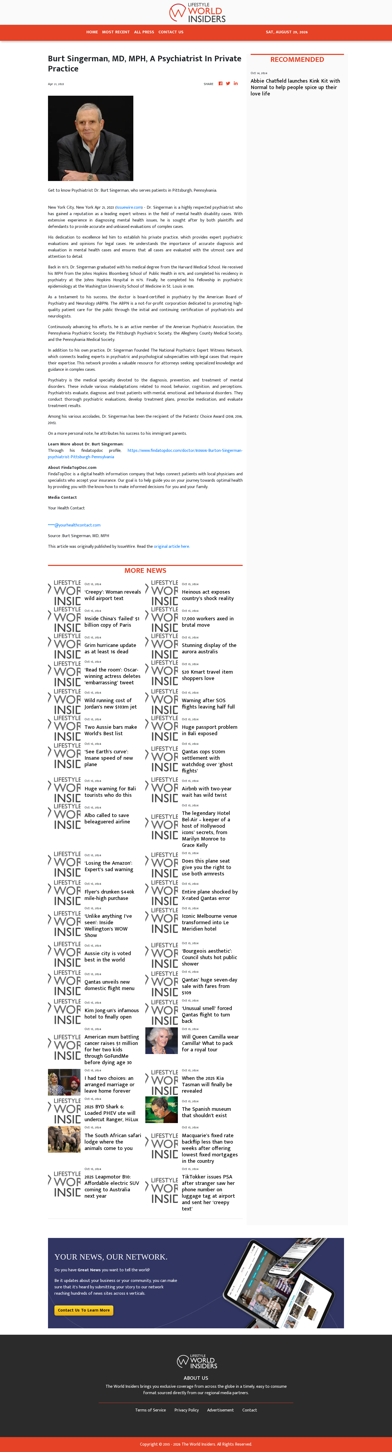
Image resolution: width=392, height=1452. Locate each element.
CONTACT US (170, 32)
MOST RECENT (116, 32)
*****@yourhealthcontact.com (74, 525)
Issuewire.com (129, 207)
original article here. (172, 546)
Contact (249, 1410)
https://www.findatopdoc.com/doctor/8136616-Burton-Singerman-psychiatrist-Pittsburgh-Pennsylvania (145, 454)
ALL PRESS (144, 32)
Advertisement (220, 1410)
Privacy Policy (186, 1410)
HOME (92, 32)
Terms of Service (150, 1410)
